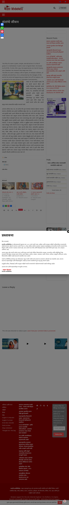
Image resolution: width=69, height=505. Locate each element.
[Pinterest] (2, 31)
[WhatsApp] (2, 28)
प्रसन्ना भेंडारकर (7, 270)
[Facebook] (2, 24)
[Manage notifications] (64, 501)
